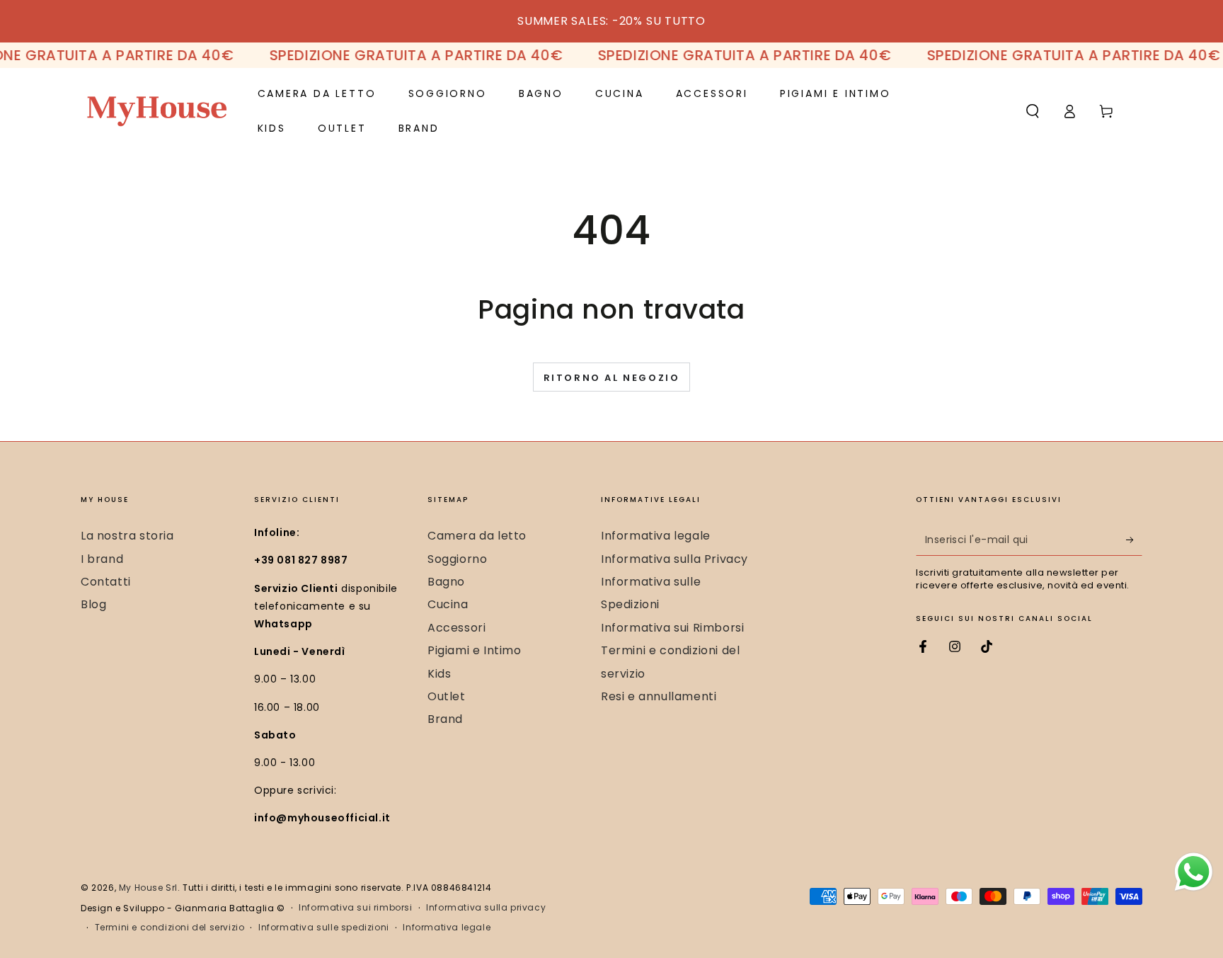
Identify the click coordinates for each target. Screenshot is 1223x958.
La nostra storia (127, 536)
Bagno (446, 582)
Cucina (448, 604)
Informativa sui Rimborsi (672, 628)
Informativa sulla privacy (486, 907)
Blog (93, 604)
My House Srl (148, 888)
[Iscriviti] (1134, 539)
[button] (1032, 111)
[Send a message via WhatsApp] (1193, 872)
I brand (102, 559)
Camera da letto (477, 536)
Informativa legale (656, 536)
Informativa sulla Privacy (674, 559)
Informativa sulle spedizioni (323, 927)
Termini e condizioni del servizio (170, 927)
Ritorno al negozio (612, 377)
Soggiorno (457, 559)
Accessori (456, 628)
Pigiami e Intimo (474, 650)
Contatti (106, 582)
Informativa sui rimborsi (355, 907)
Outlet (446, 696)
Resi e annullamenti (658, 696)
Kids (439, 674)
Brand (445, 719)
